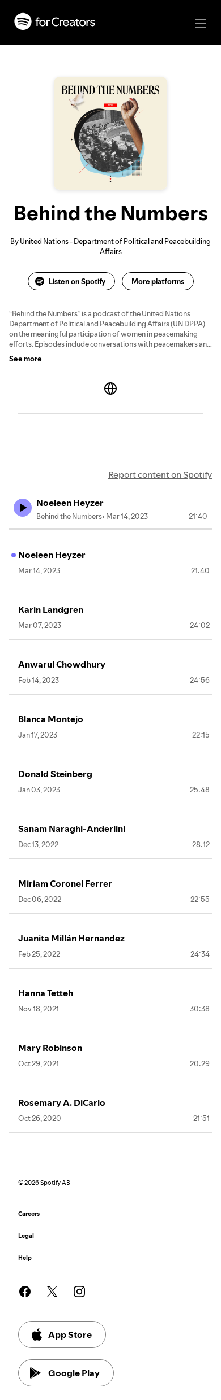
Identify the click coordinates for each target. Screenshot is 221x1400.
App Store (70, 1334)
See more (25, 359)
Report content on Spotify (160, 474)
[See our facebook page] (25, 1291)
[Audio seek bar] (110, 529)
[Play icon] (23, 508)
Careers (29, 1214)
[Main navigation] (200, 23)
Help (25, 1258)
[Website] (110, 388)
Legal (26, 1236)
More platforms (157, 281)
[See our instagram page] (79, 1291)
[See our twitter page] (52, 1291)
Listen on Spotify (77, 281)
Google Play (74, 1373)
